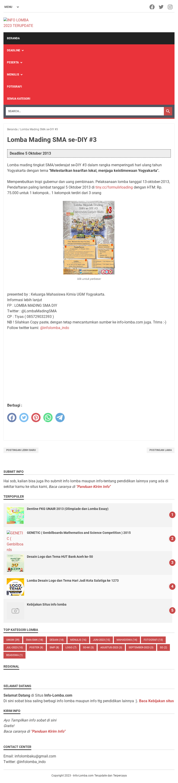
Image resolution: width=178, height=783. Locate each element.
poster (36, 647)
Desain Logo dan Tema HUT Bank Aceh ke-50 (60, 556)
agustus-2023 (111, 647)
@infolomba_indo (54, 328)
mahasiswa (127, 639)
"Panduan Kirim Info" (93, 486)
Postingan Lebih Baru (21, 450)
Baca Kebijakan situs (156, 701)
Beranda (13, 38)
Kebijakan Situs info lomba (47, 604)
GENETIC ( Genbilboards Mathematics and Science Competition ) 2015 (79, 533)
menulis (78, 639)
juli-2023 (14, 647)
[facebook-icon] (152, 7)
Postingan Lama (160, 450)
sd (163, 647)
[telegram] (60, 417)
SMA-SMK (34, 639)
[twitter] (24, 417)
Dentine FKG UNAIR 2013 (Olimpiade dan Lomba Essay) (67, 509)
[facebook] (11, 417)
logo (71, 647)
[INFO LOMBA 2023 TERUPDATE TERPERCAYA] (20, 22)
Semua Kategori (18, 98)
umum (12, 639)
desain (57, 639)
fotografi (153, 639)
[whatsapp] (48, 417)
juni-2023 (101, 639)
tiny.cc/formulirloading (114, 187)
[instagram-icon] (170, 7)
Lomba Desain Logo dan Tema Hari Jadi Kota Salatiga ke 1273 (73, 580)
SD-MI (88, 647)
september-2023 (141, 647)
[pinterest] (36, 417)
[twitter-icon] (161, 7)
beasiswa (14, 655)
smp (54, 647)
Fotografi (14, 86)
